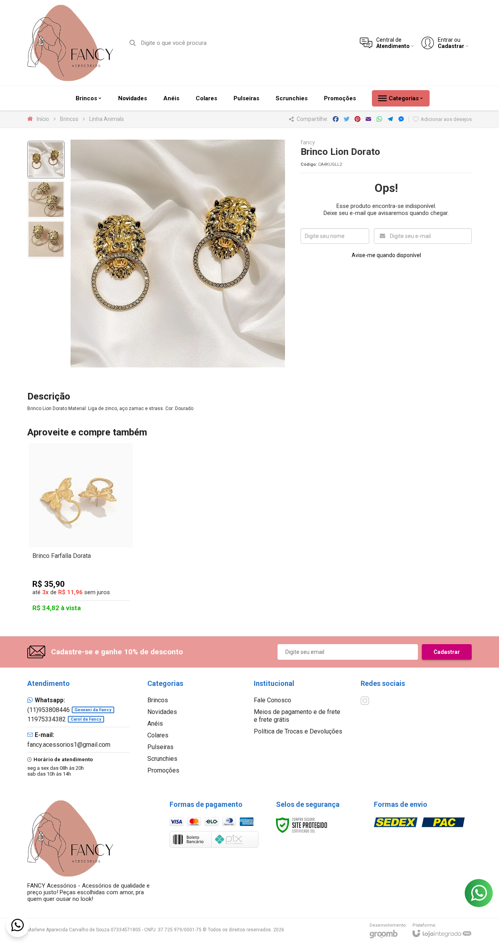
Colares (157, 735)
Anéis (155, 723)
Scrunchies (162, 758)
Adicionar (94, 567)
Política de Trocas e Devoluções (298, 731)
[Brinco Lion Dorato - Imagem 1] (46, 159)
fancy (308, 143)
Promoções (163, 770)
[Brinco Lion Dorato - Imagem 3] (46, 239)
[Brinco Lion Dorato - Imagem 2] (46, 199)
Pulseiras (160, 747)
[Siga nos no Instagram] (365, 700)
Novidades (162, 712)
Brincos (69, 119)
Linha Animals (106, 119)
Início (43, 119)
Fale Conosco (272, 700)
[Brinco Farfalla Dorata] (81, 529)
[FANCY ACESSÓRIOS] (70, 43)
